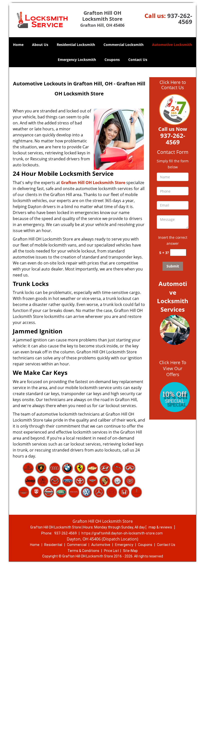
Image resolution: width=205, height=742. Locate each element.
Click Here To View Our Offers (172, 368)
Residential (53, 545)
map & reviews (160, 527)
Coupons (112, 59)
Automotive (100, 545)
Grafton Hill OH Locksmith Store (93, 182)
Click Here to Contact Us (173, 85)
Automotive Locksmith (172, 44)
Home (18, 44)
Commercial (76, 545)
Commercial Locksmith (124, 44)
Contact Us (137, 59)
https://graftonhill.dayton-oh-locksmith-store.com (122, 533)
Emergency (124, 545)
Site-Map (130, 551)
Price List (111, 551)
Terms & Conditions (83, 551)
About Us (40, 44)
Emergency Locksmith (77, 59)
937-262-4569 (179, 18)
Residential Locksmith (76, 44)
